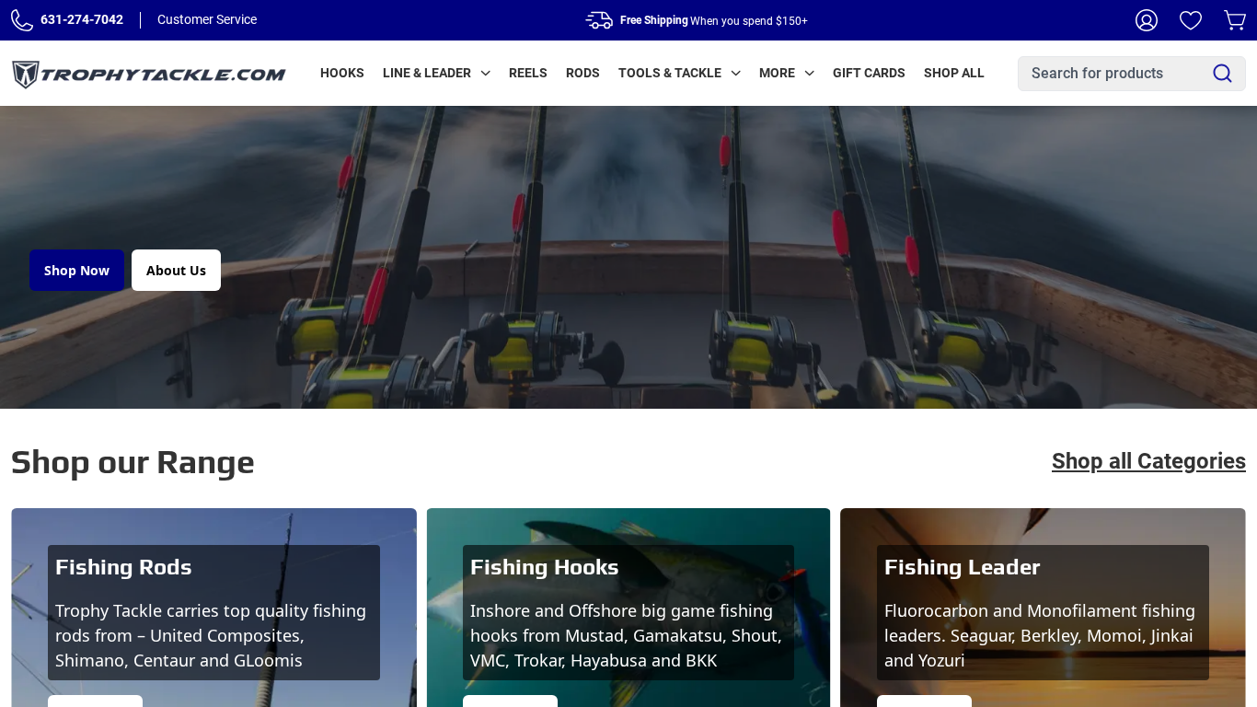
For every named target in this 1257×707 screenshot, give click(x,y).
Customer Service (207, 19)
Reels (528, 72)
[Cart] (1235, 20)
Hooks (342, 72)
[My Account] (1147, 20)
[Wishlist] (1191, 20)
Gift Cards (869, 72)
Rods (583, 72)
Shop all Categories (1149, 461)
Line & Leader (427, 72)
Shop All (954, 72)
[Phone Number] (22, 20)
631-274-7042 (81, 19)
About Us (176, 270)
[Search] (1222, 73)
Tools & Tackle (669, 72)
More (777, 72)
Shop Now (77, 270)
